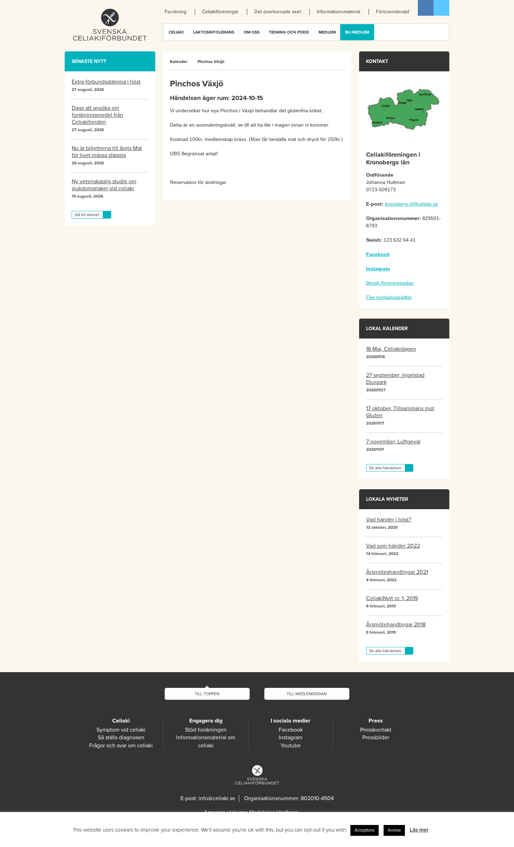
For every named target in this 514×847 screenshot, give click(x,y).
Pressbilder (375, 737)
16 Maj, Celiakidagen (391, 349)
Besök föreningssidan (390, 283)
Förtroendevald (392, 12)
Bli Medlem (357, 32)
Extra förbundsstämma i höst (106, 81)
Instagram (290, 737)
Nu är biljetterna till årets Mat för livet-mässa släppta (107, 152)
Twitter (441, 8)
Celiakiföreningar (220, 12)
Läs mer (419, 830)
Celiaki (176, 32)
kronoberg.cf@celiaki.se (411, 204)
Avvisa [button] (394, 830)
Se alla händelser (385, 467)
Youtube (290, 745)
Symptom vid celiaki (121, 729)
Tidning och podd (289, 32)
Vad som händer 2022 (393, 545)
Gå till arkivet (87, 214)
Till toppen (207, 693)
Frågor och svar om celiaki (121, 745)
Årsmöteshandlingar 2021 (397, 572)
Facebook (426, 8)
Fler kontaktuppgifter (389, 297)
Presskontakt (375, 729)
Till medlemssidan (307, 693)
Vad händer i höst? (388, 519)
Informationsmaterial (338, 12)
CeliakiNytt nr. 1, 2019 (392, 598)
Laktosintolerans (213, 32)
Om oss (251, 32)
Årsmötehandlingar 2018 (396, 624)
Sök (443, 32)
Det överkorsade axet (277, 12)
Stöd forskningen (206, 729)
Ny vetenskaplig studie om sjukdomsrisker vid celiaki (104, 185)
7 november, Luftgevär (393, 441)
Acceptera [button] (364, 830)
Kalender (178, 61)
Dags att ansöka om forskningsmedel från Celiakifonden (97, 115)
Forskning (175, 12)
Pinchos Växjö (211, 61)
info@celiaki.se (217, 798)
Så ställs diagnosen (121, 737)
